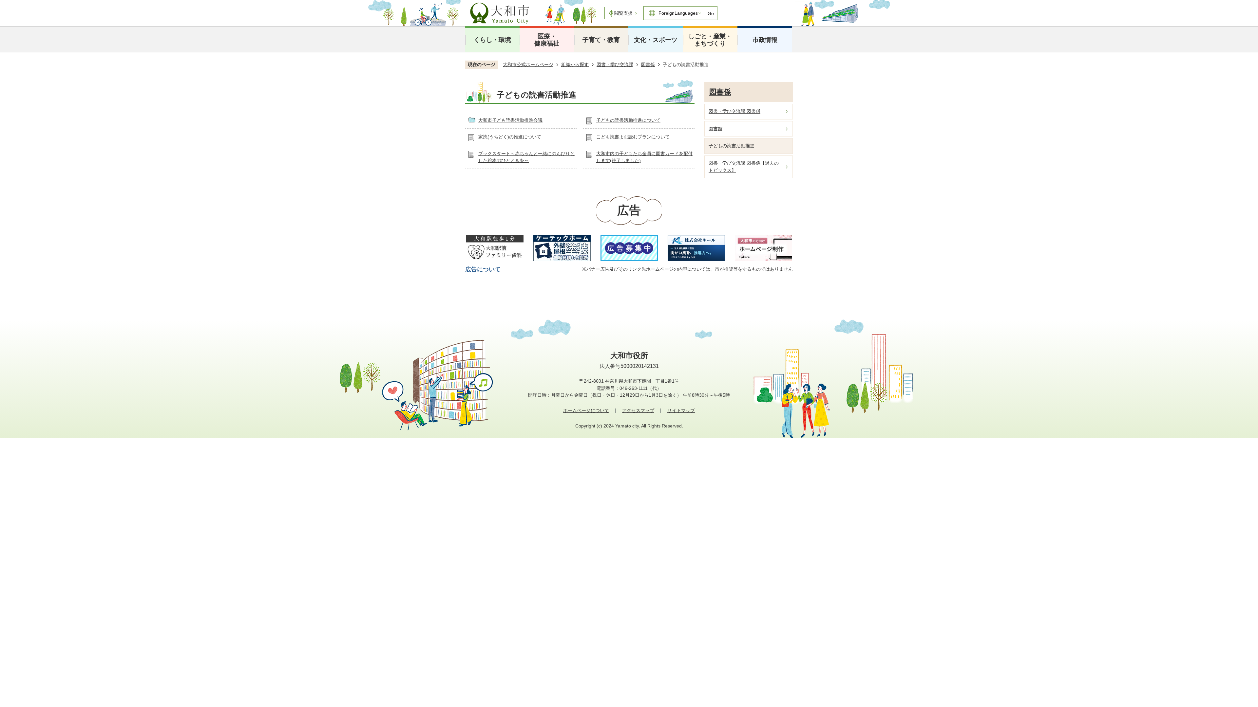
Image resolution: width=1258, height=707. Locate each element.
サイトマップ (681, 410)
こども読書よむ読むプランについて (633, 136)
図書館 (715, 128)
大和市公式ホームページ (528, 64)
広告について (483, 269)
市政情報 (765, 39)
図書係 (648, 64)
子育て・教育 (601, 39)
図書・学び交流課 (615, 64)
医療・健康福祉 (546, 40)
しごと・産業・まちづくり (710, 40)
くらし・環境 (492, 39)
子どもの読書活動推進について (628, 120)
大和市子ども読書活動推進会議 (510, 120)
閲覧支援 (623, 13)
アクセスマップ (638, 410)
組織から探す (575, 64)
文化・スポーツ (655, 39)
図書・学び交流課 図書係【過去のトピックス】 (744, 166)
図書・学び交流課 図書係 (734, 111)
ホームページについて (586, 410)
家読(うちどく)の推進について (509, 136)
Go (711, 13)
